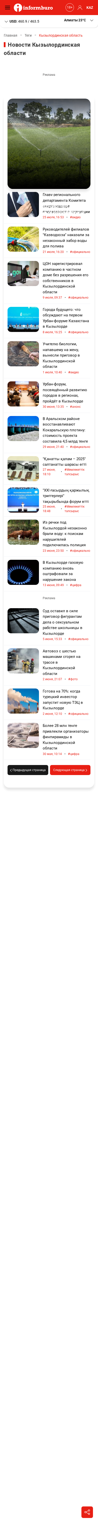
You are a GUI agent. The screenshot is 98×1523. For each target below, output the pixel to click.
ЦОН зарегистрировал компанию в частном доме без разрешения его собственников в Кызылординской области (65, 280)
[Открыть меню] (9, 8)
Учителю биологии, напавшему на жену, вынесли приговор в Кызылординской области (61, 358)
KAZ (89, 8)
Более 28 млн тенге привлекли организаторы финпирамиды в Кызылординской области (66, 739)
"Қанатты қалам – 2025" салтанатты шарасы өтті (64, 466)
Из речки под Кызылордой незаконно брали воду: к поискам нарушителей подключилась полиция (66, 536)
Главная (10, 35)
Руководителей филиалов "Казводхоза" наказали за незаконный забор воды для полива (66, 240)
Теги (28, 35)
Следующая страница (69, 770)
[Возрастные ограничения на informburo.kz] (69, 8)
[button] (79, 20)
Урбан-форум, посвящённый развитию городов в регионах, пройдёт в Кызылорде (65, 395)
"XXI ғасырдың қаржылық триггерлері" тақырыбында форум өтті (66, 500)
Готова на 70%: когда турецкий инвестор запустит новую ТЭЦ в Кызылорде (65, 702)
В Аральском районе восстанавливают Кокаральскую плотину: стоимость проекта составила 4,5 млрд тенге (66, 433)
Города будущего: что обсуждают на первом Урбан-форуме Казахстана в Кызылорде (66, 320)
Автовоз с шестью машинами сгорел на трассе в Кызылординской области (61, 665)
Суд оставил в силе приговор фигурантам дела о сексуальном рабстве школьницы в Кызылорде (65, 625)
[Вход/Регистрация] (79, 8)
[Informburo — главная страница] (34, 8)
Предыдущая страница (29, 770)
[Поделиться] (87, 1512)
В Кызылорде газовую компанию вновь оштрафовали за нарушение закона (63, 573)
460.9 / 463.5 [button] (24, 21)
